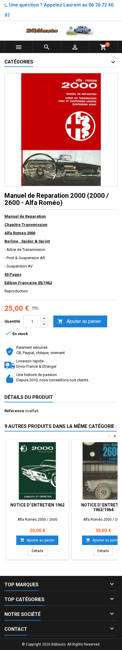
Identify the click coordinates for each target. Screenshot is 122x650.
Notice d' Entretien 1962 (37, 505)
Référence (14, 411)
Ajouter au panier (79, 321)
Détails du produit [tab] (28, 397)
